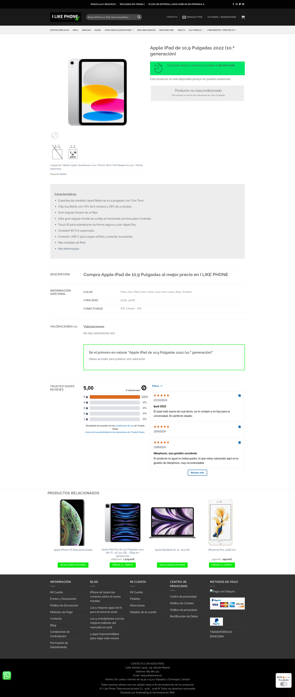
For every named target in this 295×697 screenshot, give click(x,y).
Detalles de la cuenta (143, 612)
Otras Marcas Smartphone (118, 30)
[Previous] (50, 536)
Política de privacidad (183, 610)
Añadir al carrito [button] (122, 565)
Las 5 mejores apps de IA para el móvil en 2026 (106, 610)
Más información (68, 248)
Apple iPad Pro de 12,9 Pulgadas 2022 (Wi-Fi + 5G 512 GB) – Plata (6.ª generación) (123, 552)
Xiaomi (98, 30)
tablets (63, 174)
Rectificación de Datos (184, 616)
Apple (75, 30)
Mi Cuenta (56, 592)
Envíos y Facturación (63, 598)
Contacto (172, 17)
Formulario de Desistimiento (59, 645)
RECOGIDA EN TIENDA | (132, 4)
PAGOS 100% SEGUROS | (103, 4)
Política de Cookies (182, 603)
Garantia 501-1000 (87, 165)
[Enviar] (139, 17)
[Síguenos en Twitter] (240, 4)
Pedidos (135, 598)
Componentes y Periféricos (220, 30)
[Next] (244, 536)
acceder (103, 359)
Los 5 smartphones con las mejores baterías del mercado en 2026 (107, 623)
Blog (53, 625)
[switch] (283, 684)
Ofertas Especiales (59, 30)
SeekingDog (142, 692)
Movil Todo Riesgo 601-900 (120, 165)
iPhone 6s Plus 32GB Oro (222, 549)
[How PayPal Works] (227, 603)
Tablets (181, 30)
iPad (82, 242)
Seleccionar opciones (73, 565)
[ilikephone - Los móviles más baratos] (65, 17)
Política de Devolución (64, 605)
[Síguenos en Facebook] (233, 4)
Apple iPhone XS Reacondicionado (73, 549)
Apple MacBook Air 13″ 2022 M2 (172, 549)
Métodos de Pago (61, 612)
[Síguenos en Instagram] (237, 4)
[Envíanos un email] (243, 4)
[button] (192, 17)
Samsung (86, 30)
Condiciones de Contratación (60, 634)
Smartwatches (166, 30)
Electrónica (195, 30)
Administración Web (163, 692)
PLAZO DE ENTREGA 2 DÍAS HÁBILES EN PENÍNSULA (176, 4)
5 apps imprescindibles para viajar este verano (104, 636)
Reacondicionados (146, 30)
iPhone (101, 165)
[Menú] (289, 675)
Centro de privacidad (183, 596)
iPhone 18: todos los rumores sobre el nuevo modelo (105, 597)
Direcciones (137, 605)
